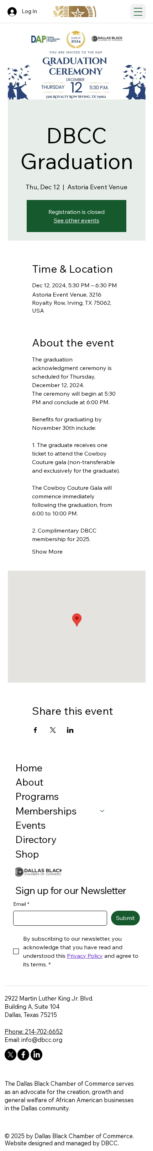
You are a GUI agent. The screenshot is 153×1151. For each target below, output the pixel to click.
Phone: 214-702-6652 (34, 1031)
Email (21, 904)
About (29, 782)
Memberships (45, 811)
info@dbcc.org (41, 1039)
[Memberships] (102, 811)
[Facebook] (23, 1054)
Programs (37, 796)
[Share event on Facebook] (35, 730)
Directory (36, 839)
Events (30, 825)
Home (28, 767)
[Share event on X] (52, 730)
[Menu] (138, 12)
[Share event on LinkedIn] (70, 730)
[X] (10, 1054)
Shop (27, 854)
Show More (47, 551)
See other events (76, 220)
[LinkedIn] (36, 1054)
